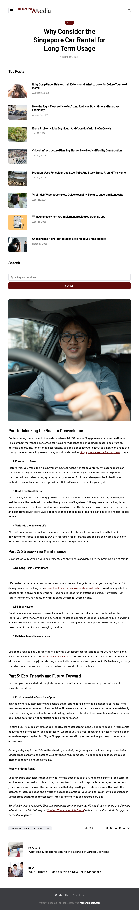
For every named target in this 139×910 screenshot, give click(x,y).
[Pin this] (120, 828)
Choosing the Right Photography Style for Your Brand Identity (69, 238)
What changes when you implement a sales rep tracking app (68, 216)
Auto (69, 22)
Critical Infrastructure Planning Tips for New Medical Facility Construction (77, 150)
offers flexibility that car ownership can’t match (73, 588)
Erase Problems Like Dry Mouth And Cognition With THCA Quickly (71, 128)
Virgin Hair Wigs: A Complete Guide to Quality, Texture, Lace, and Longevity (77, 194)
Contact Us (61, 895)
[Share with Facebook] (103, 828)
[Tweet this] (107, 828)
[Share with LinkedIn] (116, 828)
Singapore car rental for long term (100, 452)
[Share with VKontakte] (124, 828)
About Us (78, 895)
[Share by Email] (128, 828)
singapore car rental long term (30, 828)
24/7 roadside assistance (57, 656)
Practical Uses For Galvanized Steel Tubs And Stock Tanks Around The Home (79, 172)
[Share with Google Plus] (111, 828)
